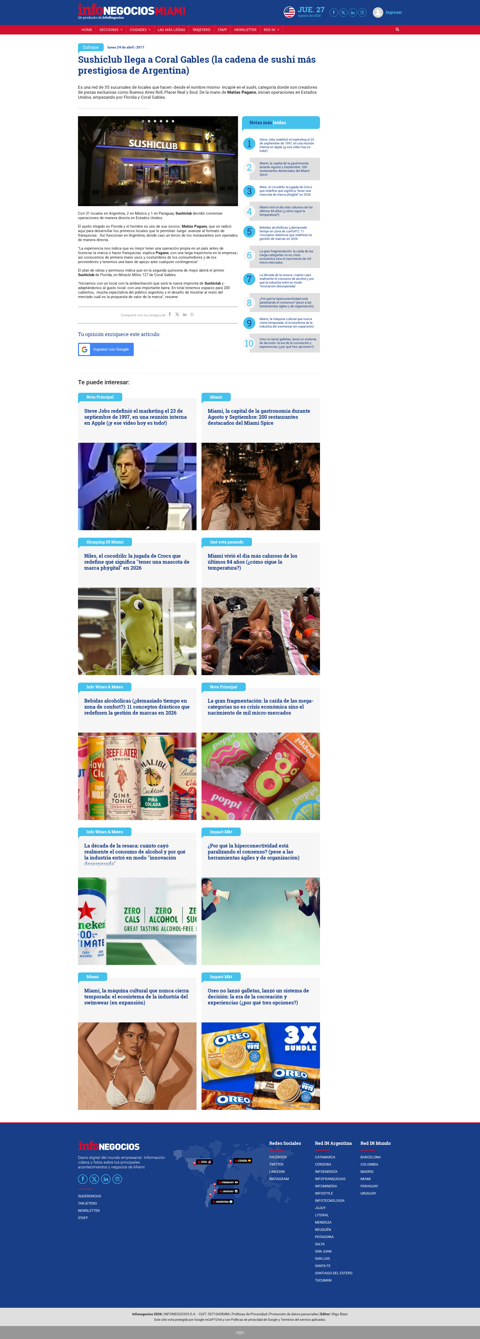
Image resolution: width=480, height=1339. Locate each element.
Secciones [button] (110, 29)
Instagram (279, 1179)
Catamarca (325, 1157)
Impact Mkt (221, 831)
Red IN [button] (270, 29)
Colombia (369, 1164)
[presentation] (84, 161)
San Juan (323, 1251)
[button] (143, 121)
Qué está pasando (227, 541)
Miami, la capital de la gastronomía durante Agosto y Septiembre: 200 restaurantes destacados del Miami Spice (285, 168)
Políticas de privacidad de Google (254, 1320)
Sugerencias (89, 1196)
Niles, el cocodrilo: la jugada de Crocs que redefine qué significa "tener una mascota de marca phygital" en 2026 (286, 190)
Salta (320, 1244)
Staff (222, 29)
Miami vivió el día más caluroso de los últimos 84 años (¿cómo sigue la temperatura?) (286, 211)
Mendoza (323, 1222)
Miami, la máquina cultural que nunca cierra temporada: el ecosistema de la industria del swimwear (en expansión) (287, 322)
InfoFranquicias (330, 1179)
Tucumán (323, 1280)
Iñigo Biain (340, 1314)
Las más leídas (171, 29)
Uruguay (368, 1193)
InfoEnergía (326, 1172)
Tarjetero (201, 29)
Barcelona (370, 1157)
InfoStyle (324, 1193)
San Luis (322, 1259)
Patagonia (324, 1237)
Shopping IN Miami (105, 541)
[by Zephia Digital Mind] (240, 1332)
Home (87, 29)
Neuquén (323, 1230)
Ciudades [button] (139, 29)
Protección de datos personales (293, 1314)
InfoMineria (326, 1186)
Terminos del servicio (296, 1320)
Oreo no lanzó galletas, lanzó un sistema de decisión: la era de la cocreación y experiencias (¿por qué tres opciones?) (288, 343)
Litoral (322, 1215)
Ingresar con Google (110, 349)
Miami (216, 397)
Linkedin (277, 1172)
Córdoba (323, 1164)
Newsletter (245, 29)
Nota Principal (100, 397)
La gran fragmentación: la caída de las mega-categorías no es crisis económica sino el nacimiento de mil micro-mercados (286, 256)
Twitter (276, 1164)
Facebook (278, 1157)
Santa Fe (322, 1266)
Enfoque (91, 47)
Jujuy (320, 1208)
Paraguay (369, 1186)
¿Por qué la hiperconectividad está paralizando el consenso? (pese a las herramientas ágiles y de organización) (287, 302)
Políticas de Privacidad (249, 1314)
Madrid (367, 1172)
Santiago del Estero (333, 1273)
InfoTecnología (329, 1201)
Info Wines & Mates (104, 686)
